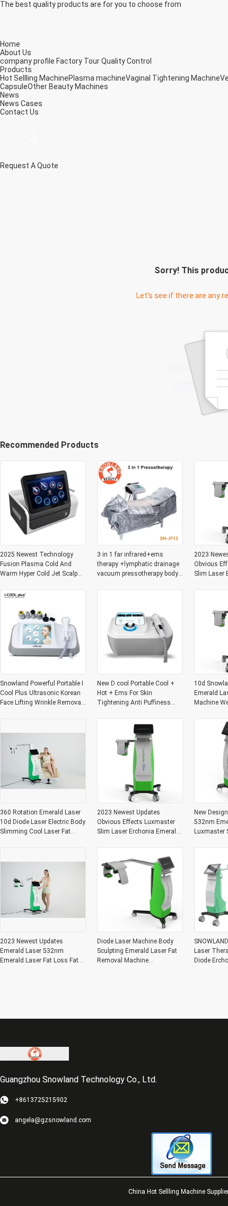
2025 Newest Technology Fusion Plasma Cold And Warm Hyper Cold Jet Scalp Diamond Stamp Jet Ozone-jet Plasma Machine (40, 564)
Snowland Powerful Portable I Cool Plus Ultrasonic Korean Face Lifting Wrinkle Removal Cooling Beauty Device (41, 693)
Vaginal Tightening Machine (173, 78)
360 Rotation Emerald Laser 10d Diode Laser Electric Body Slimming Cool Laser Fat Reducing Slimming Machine (42, 822)
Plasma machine (97, 78)
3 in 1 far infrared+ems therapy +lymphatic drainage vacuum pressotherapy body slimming (138, 564)
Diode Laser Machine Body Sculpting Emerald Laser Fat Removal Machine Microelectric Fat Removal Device (137, 951)
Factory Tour (78, 61)
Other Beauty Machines (68, 86)
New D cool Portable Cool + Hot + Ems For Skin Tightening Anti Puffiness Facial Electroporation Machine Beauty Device (135, 693)
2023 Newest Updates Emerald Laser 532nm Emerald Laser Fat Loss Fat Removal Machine (39, 951)
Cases (31, 103)
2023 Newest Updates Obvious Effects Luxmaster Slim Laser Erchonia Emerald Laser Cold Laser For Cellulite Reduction (138, 822)
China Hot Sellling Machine (166, 1191)
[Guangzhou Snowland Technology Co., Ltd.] (34, 1053)
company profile (27, 61)
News (9, 103)
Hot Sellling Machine (34, 78)
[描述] (32, 137)
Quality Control (126, 61)
